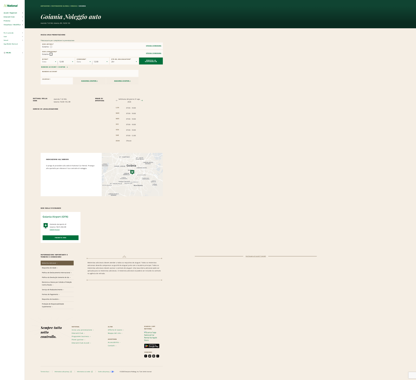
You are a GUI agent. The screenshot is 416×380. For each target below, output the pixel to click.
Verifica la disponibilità (151, 61)
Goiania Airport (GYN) (55, 216)
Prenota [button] (7, 21)
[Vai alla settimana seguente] (142, 100)
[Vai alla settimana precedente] (117, 100)
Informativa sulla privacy (62, 372)
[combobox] (102, 45)
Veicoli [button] (6, 40)
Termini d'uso (45, 372)
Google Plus (157, 356)
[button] (12, 13)
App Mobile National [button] (11, 44)
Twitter (149, 356)
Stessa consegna (153, 46)
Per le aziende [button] (9, 33)
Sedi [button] (5, 36)
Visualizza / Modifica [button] (12, 25)
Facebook (145, 356)
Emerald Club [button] (9, 17)
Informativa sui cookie (84, 372)
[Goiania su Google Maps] (132, 174)
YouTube (153, 356)
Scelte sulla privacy (104, 372)
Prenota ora (60, 238)
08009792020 (55, 230)
